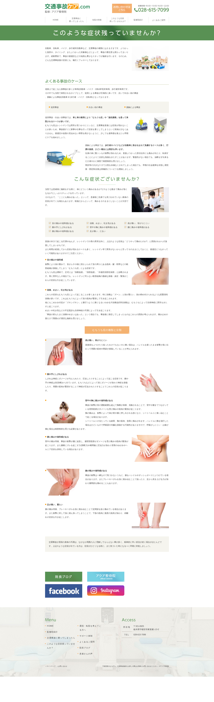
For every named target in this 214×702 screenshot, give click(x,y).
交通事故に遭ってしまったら (61, 638)
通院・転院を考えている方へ (90, 628)
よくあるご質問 (87, 642)
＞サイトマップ (50, 666)
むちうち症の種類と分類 (107, 330)
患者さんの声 (86, 654)
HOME (55, 20)
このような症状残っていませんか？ (61, 646)
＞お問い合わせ (62, 666)
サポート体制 (86, 636)
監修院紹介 (52, 632)
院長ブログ (85, 648)
